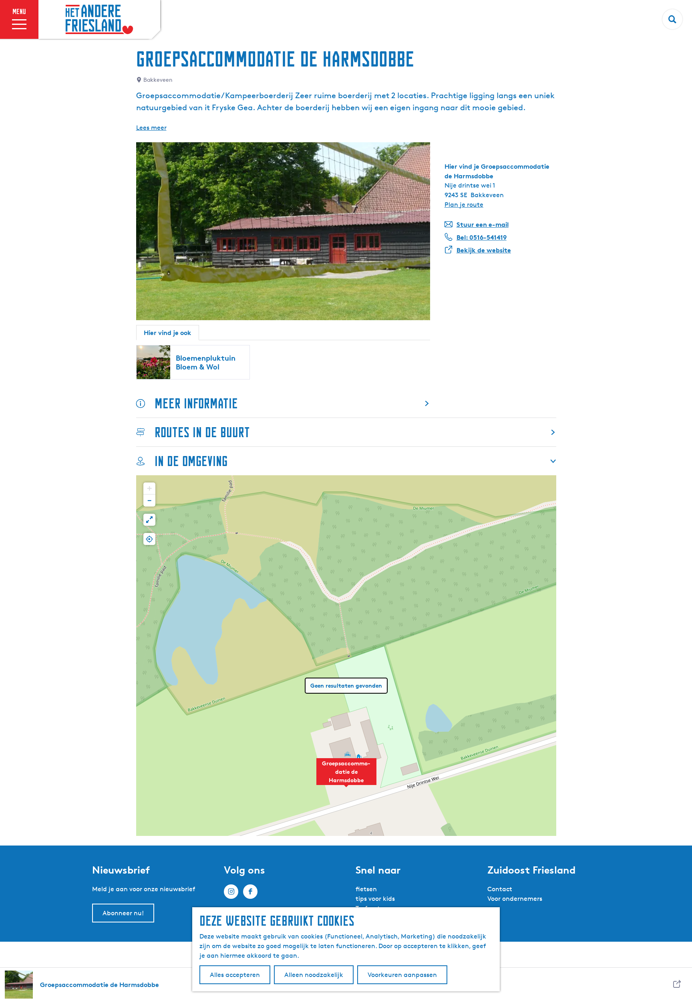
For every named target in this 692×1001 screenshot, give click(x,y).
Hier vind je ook (167, 333)
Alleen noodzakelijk (313, 975)
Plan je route (464, 204)
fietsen (366, 889)
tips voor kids (375, 898)
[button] (346, 776)
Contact (499, 889)
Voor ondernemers (514, 898)
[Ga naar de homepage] (99, 20)
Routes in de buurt (202, 432)
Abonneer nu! (123, 913)
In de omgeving (191, 461)
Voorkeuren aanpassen (402, 975)
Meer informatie (196, 403)
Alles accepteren (235, 975)
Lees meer (151, 127)
